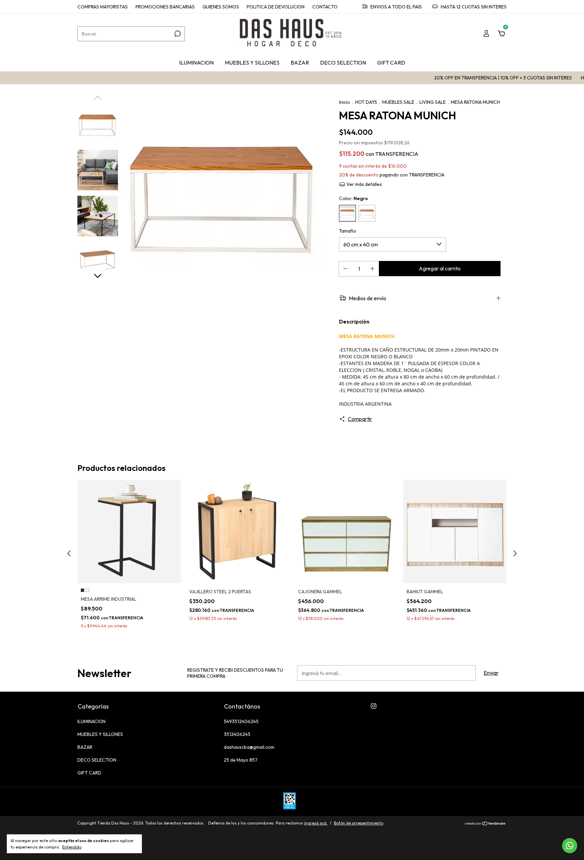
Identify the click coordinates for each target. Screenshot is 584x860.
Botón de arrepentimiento (358, 823)
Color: (353, 198)
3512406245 (237, 734)
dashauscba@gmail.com (249, 747)
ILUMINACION (196, 62)
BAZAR (300, 62)
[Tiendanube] (485, 823)
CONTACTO (325, 7)
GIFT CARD (391, 62)
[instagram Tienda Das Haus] (373, 706)
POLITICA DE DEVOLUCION (276, 7)
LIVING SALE (432, 102)
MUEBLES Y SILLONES (252, 62)
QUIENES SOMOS (220, 7)
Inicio (344, 102)
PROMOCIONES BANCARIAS (165, 7)
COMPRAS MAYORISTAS (102, 7)
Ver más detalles (363, 184)
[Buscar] (177, 34)
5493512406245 (241, 721)
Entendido (71, 847)
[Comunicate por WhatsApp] (569, 845)
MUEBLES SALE (398, 102)
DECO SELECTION (343, 62)
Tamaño (347, 231)
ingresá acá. (315, 823)
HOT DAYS (366, 102)
